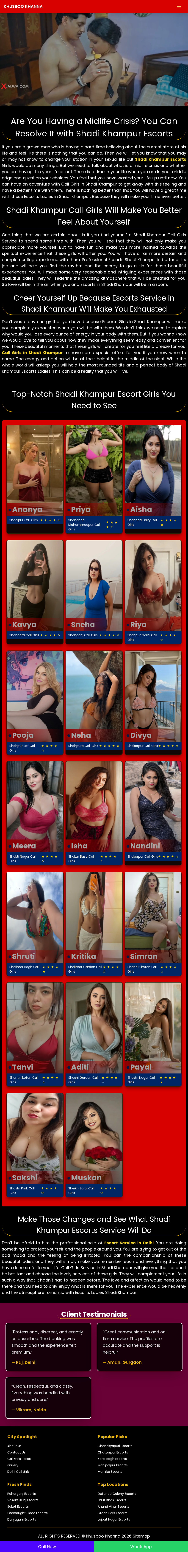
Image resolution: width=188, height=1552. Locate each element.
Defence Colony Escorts (117, 1493)
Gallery (12, 1465)
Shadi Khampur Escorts (160, 159)
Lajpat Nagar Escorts (114, 1519)
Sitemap (141, 1536)
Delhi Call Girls (18, 1471)
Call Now (47, 1546)
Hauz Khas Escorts (112, 1500)
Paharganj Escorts (21, 1493)
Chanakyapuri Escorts (115, 1446)
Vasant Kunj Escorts (23, 1500)
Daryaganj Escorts (21, 1519)
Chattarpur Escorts (113, 1452)
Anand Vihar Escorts (113, 1506)
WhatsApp (141, 1546)
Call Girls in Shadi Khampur (32, 352)
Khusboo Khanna (23, 6)
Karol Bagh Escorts (112, 1458)
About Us (14, 1446)
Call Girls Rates (19, 1458)
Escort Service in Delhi (129, 1243)
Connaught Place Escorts (27, 1513)
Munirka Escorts (110, 1471)
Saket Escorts (18, 1506)
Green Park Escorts (112, 1513)
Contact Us (16, 1452)
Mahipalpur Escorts (113, 1465)
